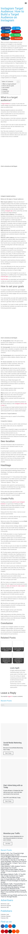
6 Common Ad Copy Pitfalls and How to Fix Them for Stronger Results (14, 896)
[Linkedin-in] (14, 926)
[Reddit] (14, 931)
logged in (10, 696)
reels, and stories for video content (16, 586)
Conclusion (5, 93)
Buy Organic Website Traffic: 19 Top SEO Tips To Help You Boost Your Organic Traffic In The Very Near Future (13, 875)
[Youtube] (2, 931)
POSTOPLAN (4, 276)
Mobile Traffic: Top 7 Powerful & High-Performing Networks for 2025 (12, 854)
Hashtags (5, 89)
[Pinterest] (6, 931)
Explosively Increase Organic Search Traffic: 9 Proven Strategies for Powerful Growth (13, 871)
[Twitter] (6, 926)
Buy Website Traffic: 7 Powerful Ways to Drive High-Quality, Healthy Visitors (13, 884)
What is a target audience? (9, 84)
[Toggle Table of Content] (17, 82)
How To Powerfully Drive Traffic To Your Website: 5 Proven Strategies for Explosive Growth (14, 880)
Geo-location (6, 87)
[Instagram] (10, 931)
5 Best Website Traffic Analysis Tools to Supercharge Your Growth (13, 867)
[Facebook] (2, 926)
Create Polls (6, 91)
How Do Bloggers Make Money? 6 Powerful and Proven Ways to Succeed (14, 857)
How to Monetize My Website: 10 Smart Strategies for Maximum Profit (13, 888)
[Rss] (17, 931)
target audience (6, 103)
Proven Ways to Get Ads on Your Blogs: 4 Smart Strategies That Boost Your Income (14, 860)
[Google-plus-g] (10, 926)
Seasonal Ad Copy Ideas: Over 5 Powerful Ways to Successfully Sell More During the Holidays (14, 892)
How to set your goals (8, 85)
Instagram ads (9, 211)
